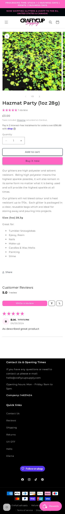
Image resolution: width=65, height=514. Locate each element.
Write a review (25, 303)
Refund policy (38, 505)
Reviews (11, 420)
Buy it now (33, 160)
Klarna (10, 456)
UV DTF (10, 441)
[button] (6, 22)
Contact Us (13, 413)
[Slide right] (39, 96)
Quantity (7, 134)
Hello (9, 448)
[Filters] (51, 303)
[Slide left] (25, 96)
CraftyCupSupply (20, 505)
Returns (11, 434)
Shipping (21, 120)
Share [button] (9, 272)
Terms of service (25, 510)
